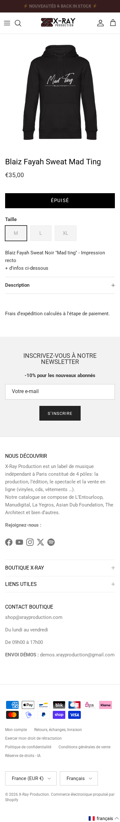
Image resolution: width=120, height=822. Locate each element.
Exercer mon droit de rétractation (33, 738)
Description (17, 285)
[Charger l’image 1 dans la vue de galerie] (60, 94)
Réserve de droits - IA (23, 755)
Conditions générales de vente (84, 747)
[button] (104, 818)
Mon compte (16, 729)
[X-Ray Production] (60, 23)
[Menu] (7, 23)
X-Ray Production (34, 794)
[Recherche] (21, 23)
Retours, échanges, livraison (58, 729)
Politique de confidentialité (28, 747)
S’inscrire (60, 413)
